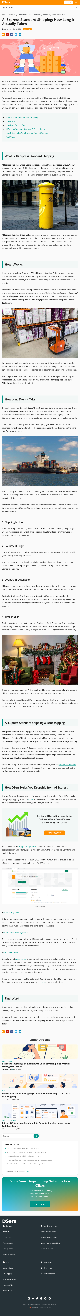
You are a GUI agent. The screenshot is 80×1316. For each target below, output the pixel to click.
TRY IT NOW (40, 1204)
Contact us (7, 1237)
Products (9, 1061)
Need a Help (48, 1268)
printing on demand (67, 764)
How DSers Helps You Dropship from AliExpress (27, 133)
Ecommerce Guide (9, 1279)
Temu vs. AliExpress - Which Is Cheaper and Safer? (24, 1156)
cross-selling (20, 959)
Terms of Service (9, 1254)
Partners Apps (8, 1243)
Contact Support (49, 1274)
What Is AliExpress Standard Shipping (22, 117)
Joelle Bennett (7, 1069)
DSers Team (6, 1099)
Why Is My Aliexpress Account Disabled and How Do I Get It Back (29, 1160)
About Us (6, 1232)
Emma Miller (6, 29)
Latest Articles (8, 8)
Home (4, 14)
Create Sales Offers (47, 1249)
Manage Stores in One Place (50, 1243)
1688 (3, 1061)
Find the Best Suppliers (49, 1237)
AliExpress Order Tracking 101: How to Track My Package (26, 1152)
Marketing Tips (8, 1285)
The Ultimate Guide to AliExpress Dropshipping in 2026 (26, 1164)
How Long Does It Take (16, 125)
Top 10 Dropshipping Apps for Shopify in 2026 (23, 1148)
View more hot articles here (15, 1172)
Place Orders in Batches (49, 1232)
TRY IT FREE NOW (54, 833)
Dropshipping (7, 1274)
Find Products (7, 1120)
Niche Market (7, 1291)
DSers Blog (13, 14)
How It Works (11, 121)
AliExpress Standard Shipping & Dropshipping (26, 129)
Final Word (10, 137)
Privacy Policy (8, 1249)
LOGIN (68, 2)
